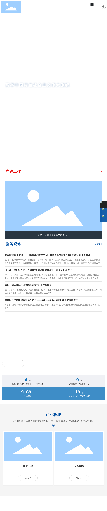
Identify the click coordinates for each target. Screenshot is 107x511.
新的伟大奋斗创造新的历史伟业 (53, 235)
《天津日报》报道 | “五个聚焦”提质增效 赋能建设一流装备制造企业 (38, 270)
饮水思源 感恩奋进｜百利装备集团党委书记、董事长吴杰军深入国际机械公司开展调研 (47, 255)
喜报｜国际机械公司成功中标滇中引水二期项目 (28, 285)
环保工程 (28, 466)
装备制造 (79, 466)
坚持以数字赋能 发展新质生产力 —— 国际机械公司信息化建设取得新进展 (41, 300)
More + (98, 171)
